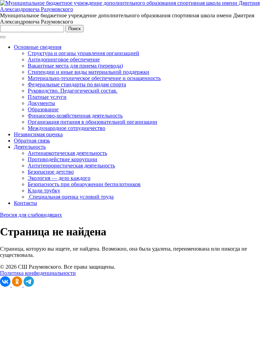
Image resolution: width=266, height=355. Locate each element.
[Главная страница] (133, 9)
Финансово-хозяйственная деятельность (75, 116)
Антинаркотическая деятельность (67, 153)
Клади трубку (44, 190)
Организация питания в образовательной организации (92, 122)
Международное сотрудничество (66, 128)
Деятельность (30, 147)
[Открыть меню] (3, 37)
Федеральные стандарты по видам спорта (77, 84)
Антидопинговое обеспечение (64, 59)
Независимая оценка (38, 134)
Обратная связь (32, 141)
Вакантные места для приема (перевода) (75, 66)
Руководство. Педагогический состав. (72, 91)
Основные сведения (37, 47)
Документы (41, 103)
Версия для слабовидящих (31, 215)
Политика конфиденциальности (38, 273)
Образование (43, 109)
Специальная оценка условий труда (71, 197)
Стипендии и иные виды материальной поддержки (88, 72)
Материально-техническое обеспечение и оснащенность (94, 78)
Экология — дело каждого (59, 178)
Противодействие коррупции (62, 159)
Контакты (25, 203)
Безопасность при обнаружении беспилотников (84, 184)
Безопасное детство (51, 172)
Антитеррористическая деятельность (71, 165)
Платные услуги (47, 97)
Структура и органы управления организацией (83, 53)
